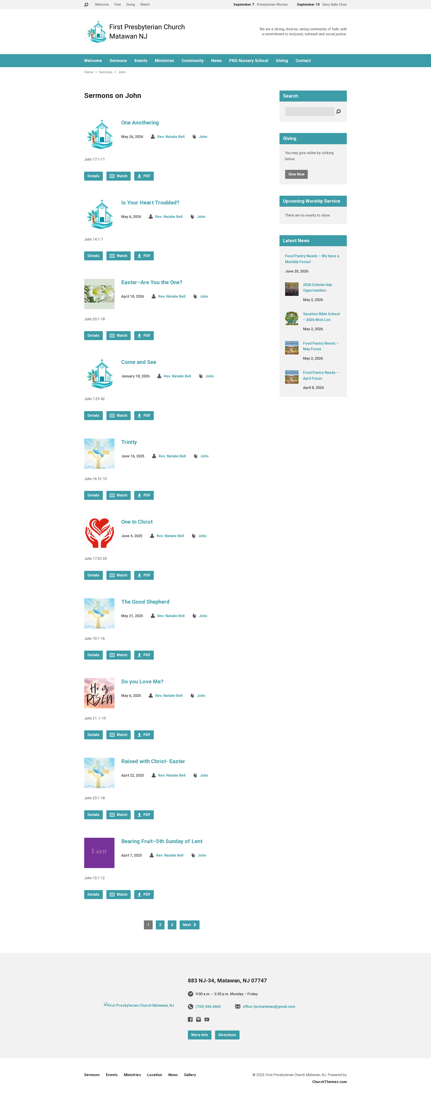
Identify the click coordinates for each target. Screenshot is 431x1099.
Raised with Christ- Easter (153, 761)
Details (93, 176)
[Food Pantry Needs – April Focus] (292, 381)
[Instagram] (198, 1019)
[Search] (338, 111)
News (216, 61)
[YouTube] (207, 1019)
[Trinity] (99, 465)
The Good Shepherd (145, 602)
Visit (117, 4)
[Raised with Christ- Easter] (99, 784)
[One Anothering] (99, 146)
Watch (145, 4)
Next (187, 925)
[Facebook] (190, 1019)
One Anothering (140, 123)
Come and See (138, 362)
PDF (146, 176)
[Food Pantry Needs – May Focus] (292, 351)
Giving (130, 4)
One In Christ (137, 522)
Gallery (190, 1075)
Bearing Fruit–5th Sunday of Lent (161, 841)
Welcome (102, 4)
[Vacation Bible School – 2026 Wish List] (292, 322)
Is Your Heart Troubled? (150, 202)
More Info (199, 1035)
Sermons (118, 61)
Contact (303, 61)
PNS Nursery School (248, 61)
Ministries (164, 61)
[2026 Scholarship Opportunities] (292, 293)
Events (140, 61)
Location (154, 1075)
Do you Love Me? (142, 681)
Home (88, 72)
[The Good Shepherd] (99, 625)
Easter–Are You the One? (151, 282)
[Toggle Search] (86, 5)
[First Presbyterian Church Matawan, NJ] (139, 1005)
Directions (227, 1035)
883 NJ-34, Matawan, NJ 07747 (227, 980)
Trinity (129, 442)
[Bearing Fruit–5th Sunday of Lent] (99, 864)
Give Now (296, 174)
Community (193, 61)
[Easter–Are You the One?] (99, 306)
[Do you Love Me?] (99, 705)
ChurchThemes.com (329, 1082)
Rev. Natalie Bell (171, 137)
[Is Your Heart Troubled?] (99, 226)
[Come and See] (99, 385)
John (121, 72)
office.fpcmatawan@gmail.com (269, 1006)
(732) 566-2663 (208, 1006)
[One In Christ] (99, 545)
